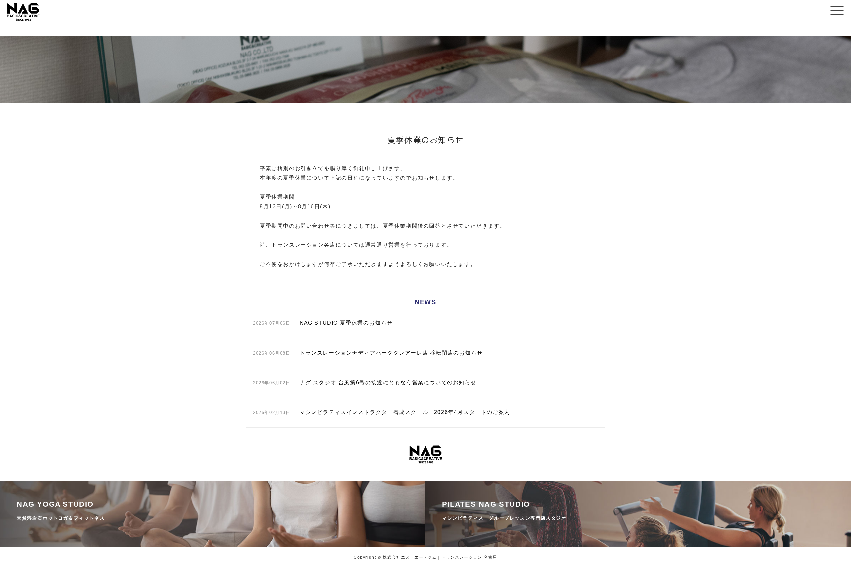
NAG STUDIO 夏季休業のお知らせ (346, 323)
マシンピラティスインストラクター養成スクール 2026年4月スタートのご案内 (405, 412)
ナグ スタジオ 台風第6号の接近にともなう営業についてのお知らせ (388, 382)
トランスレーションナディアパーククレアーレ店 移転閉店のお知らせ (391, 353)
